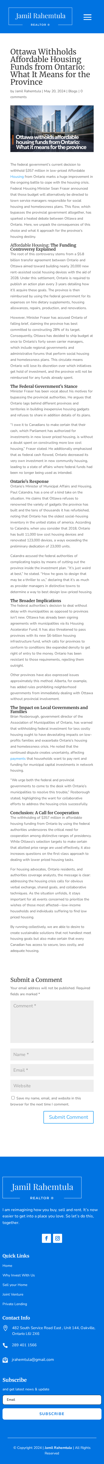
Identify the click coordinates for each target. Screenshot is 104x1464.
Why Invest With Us (19, 1275)
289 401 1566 (24, 1345)
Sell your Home (15, 1284)
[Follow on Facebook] (46, 1238)
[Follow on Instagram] (57, 1238)
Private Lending (15, 1304)
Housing (17, 176)
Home (7, 1265)
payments (18, 758)
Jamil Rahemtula (28, 91)
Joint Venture (13, 1294)
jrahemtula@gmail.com (33, 1359)
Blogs (72, 91)
